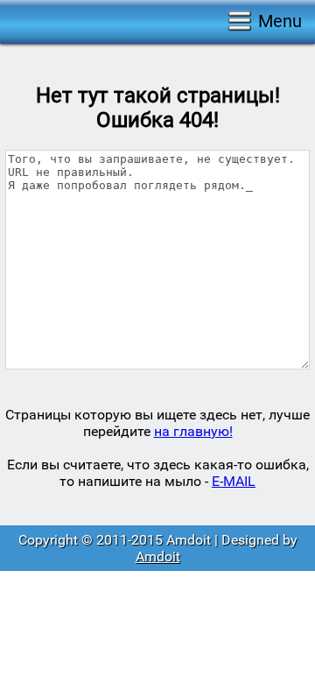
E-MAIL (234, 481)
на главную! (193, 431)
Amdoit (158, 556)
